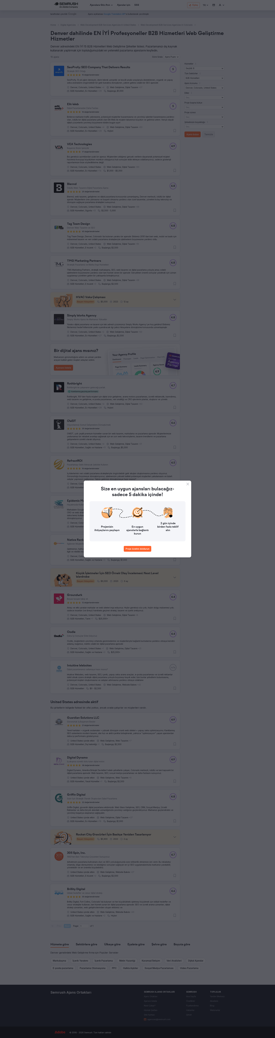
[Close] (187, 484)
